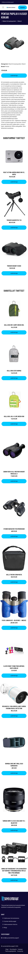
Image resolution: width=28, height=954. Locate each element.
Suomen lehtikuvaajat (10, 921)
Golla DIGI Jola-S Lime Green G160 (14, 416)
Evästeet (20, 949)
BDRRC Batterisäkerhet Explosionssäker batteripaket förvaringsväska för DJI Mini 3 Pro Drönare (14, 871)
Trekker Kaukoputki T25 (14, 220)
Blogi (5, 927)
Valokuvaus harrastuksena (11, 918)
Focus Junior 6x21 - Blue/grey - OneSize (14, 620)
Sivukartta (20, 951)
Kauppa (22, 7)
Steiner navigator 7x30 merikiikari (14, 529)
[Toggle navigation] (3, 7)
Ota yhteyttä (13, 949)
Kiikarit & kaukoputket (9, 21)
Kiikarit (20, 21)
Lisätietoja (14, 75)
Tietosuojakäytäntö (10, 951)
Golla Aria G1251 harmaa (14, 371)
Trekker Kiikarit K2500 (14, 266)
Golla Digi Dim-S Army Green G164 (14, 325)
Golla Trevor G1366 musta (14, 575)
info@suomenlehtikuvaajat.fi (8, 2)
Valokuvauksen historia (10, 924)
